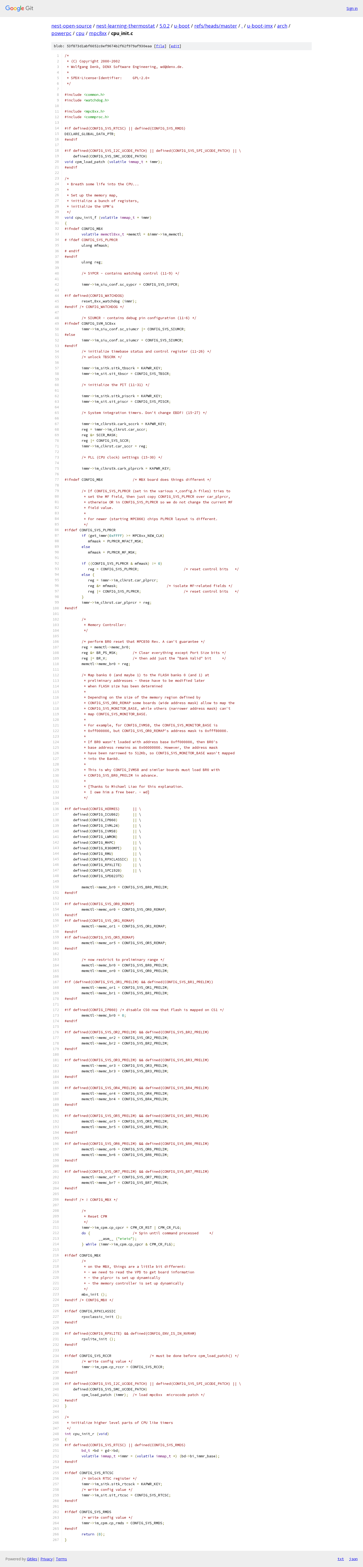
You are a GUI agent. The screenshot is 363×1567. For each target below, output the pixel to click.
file (160, 46)
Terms (61, 1558)
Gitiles (32, 1558)
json (353, 1558)
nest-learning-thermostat (125, 26)
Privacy (46, 1558)
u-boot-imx (260, 26)
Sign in (352, 8)
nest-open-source (71, 26)
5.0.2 (164, 26)
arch (282, 26)
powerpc (61, 33)
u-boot (182, 26)
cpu (80, 33)
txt (340, 1558)
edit (175, 46)
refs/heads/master (215, 26)
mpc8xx (98, 33)
